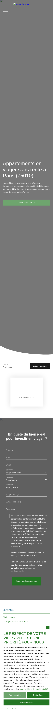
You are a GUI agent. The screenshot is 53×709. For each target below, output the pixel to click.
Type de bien (10, 477)
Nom (8, 457)
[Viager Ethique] (32, 11)
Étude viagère (9, 617)
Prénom (9, 450)
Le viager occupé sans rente (15, 621)
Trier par (5, 364)
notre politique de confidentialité (34, 689)
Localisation (9, 484)
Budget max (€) (13, 494)
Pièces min (10, 509)
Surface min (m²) (13, 502)
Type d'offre (9, 470)
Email (8, 465)
